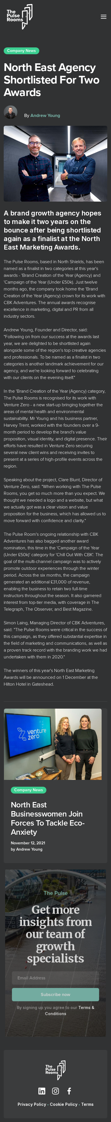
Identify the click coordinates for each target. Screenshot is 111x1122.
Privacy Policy (32, 1104)
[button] (102, 17)
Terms (87, 1104)
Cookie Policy (63, 1104)
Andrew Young (45, 115)
